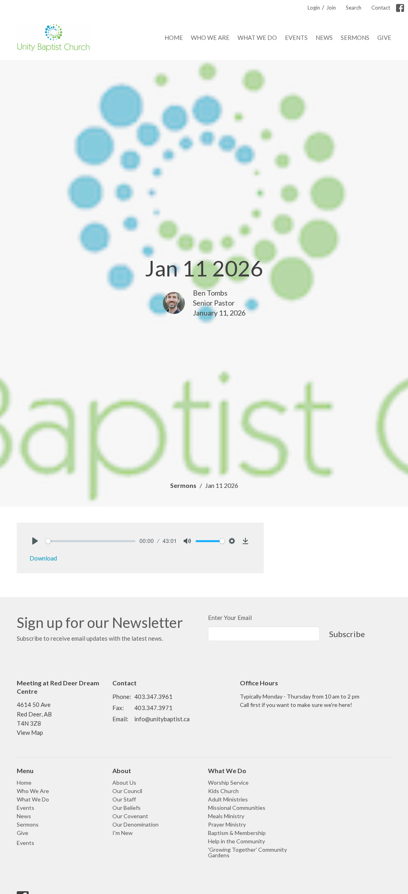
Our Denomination (135, 824)
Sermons (355, 37)
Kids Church (223, 790)
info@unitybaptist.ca (162, 718)
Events (296, 37)
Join (331, 7)
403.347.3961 (153, 696)
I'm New (122, 832)
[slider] (90, 541)
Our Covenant (130, 816)
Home (174, 37)
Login (314, 7)
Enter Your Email (230, 617)
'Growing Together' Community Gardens (247, 852)
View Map (30, 732)
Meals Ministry (226, 816)
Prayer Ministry (227, 824)
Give (384, 37)
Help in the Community (236, 841)
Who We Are (210, 37)
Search (353, 7)
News (324, 37)
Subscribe (347, 634)
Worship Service (228, 782)
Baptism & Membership (237, 832)
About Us (124, 782)
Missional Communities (236, 807)
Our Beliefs (126, 807)
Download (43, 558)
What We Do (257, 37)
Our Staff (124, 799)
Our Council (127, 790)
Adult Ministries (228, 799)
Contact (380, 7)
